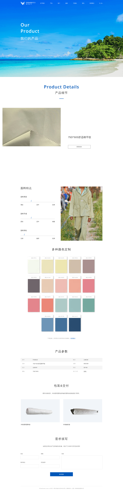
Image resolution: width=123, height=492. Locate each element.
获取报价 (79, 146)
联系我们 (92, 3)
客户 (59, 3)
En (101, 3)
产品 (51, 3)
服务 (66, 3)
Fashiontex (28, 3)
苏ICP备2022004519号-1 (60, 488)
